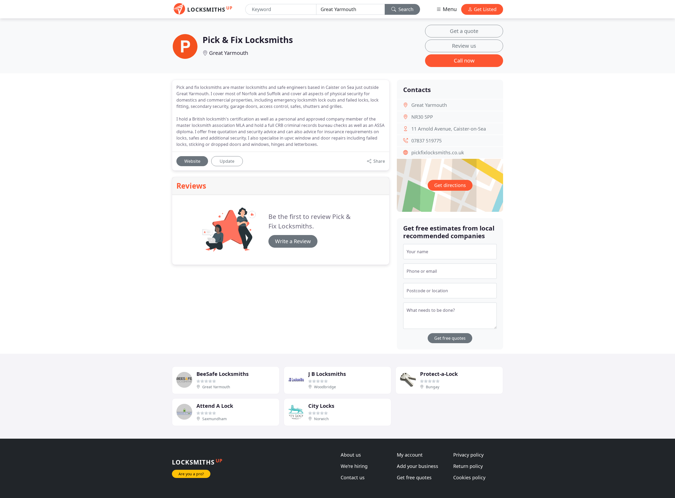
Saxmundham (214, 418)
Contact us (353, 477)
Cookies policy (469, 477)
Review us (464, 45)
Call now (464, 60)
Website (192, 161)
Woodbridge (325, 386)
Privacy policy (468, 455)
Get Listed (484, 9)
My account (410, 455)
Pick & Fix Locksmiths (247, 39)
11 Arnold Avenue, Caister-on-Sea (448, 129)
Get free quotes (450, 338)
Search (405, 9)
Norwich (321, 418)
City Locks (321, 405)
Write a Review (293, 241)
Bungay (432, 386)
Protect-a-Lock (439, 373)
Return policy (468, 466)
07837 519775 (426, 140)
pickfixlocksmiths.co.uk (437, 152)
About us (351, 455)
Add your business (417, 466)
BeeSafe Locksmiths (222, 373)
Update (227, 161)
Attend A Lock (214, 405)
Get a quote (464, 31)
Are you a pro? (191, 473)
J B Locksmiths (327, 373)
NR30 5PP (422, 117)
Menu (449, 9)
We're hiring (354, 466)
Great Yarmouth (228, 52)
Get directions (450, 185)
